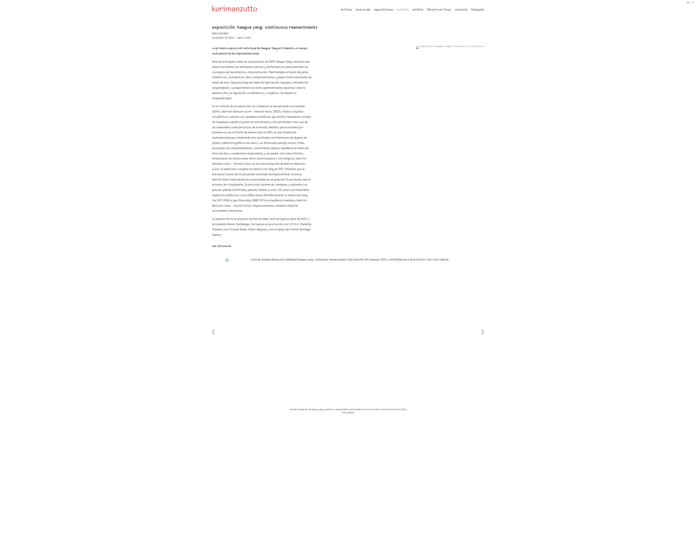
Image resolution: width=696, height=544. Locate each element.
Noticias (403, 10)
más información (221, 246)
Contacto (461, 10)
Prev (213, 332)
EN (688, 3)
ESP (692, 3)
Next (482, 332)
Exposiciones (383, 10)
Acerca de (363, 10)
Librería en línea (439, 10)
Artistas (346, 10)
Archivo (417, 10)
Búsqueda (477, 10)
